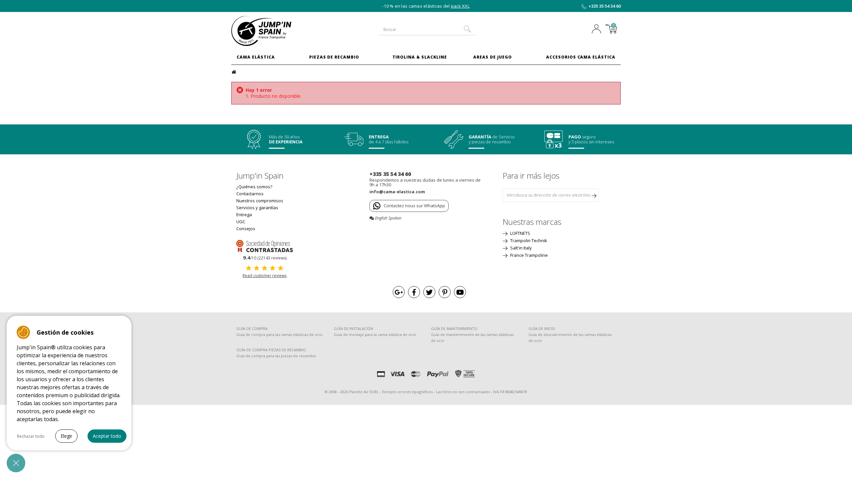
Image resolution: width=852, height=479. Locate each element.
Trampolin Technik (528, 240)
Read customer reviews (265, 275)
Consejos (245, 229)
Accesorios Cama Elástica (580, 57)
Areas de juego (492, 57)
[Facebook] (414, 292)
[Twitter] (429, 292)
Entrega (244, 215)
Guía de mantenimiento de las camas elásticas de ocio (472, 337)
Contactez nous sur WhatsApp (414, 206)
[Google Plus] (399, 292)
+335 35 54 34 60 (604, 6)
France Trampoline (528, 255)
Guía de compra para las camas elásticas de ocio (279, 334)
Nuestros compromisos (259, 201)
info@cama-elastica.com (397, 192)
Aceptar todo (107, 436)
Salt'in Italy (520, 248)
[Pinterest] (445, 292)
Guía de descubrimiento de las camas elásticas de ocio (570, 337)
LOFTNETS (519, 233)
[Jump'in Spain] (276, 31)
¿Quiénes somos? (254, 187)
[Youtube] (460, 292)
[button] (16, 463)
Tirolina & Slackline (419, 57)
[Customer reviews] (264, 245)
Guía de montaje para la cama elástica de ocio (375, 334)
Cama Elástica (256, 57)
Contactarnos (250, 194)
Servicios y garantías (257, 208)
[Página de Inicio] (235, 71)
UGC (240, 222)
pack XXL (460, 6)
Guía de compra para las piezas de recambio (276, 355)
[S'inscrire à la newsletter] (594, 195)
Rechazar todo (31, 436)
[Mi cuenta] (598, 30)
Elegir (66, 436)
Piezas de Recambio (334, 57)
